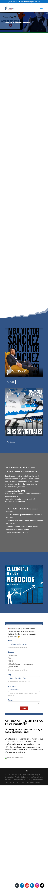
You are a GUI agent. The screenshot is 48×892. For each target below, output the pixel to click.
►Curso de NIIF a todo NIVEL (17, 509)
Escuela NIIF (34, 252)
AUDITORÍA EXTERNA (15, 541)
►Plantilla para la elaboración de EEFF (21, 521)
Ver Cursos (11, 442)
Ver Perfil (10, 382)
